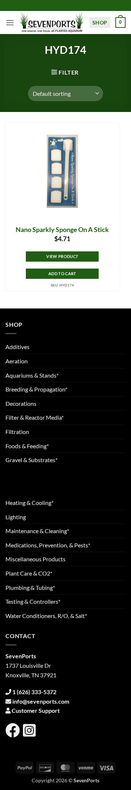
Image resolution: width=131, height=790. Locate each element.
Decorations (20, 403)
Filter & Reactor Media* (34, 417)
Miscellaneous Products (35, 558)
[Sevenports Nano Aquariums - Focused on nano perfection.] (52, 22)
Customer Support (36, 710)
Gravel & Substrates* (31, 459)
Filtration (17, 431)
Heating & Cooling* (29, 502)
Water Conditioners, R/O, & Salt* (46, 615)
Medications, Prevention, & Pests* (47, 545)
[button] (9, 22)
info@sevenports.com (40, 701)
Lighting (15, 516)
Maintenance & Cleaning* (37, 530)
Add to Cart (62, 273)
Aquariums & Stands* (32, 375)
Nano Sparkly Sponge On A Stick (62, 229)
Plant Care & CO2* (28, 573)
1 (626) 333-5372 (34, 691)
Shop (99, 22)
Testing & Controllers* (32, 601)
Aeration (16, 360)
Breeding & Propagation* (36, 389)
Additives (17, 346)
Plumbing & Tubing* (30, 587)
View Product (62, 256)
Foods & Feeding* (27, 445)
